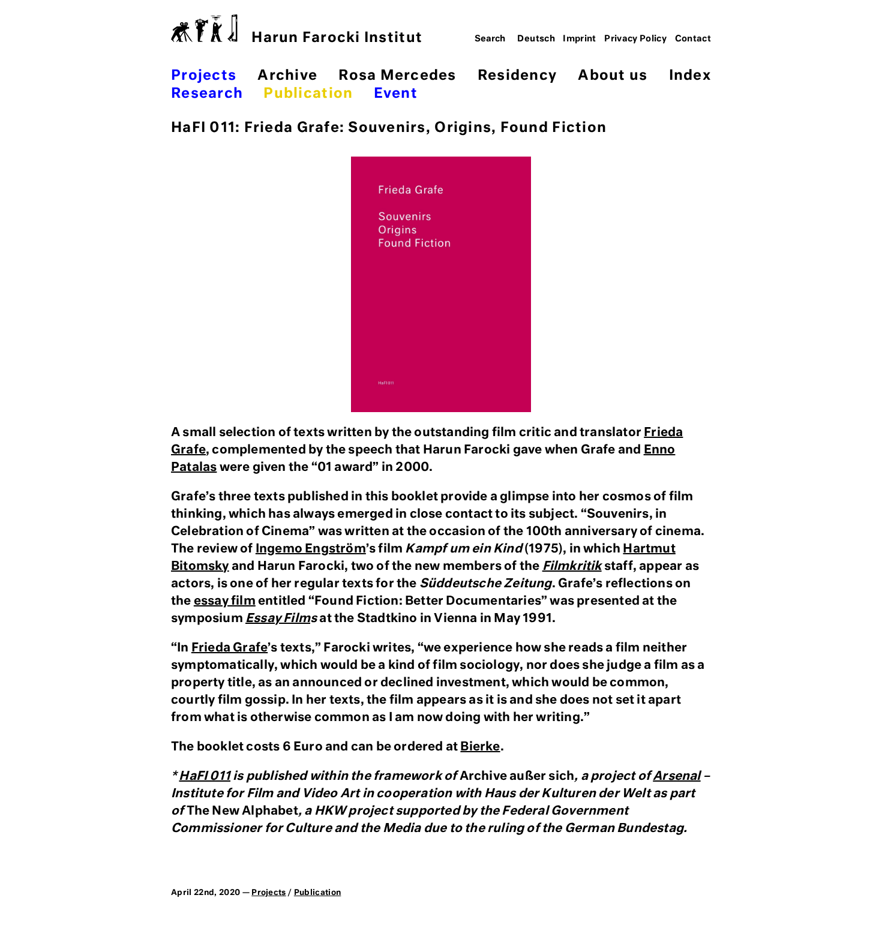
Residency (517, 76)
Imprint (579, 39)
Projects (203, 76)
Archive (287, 76)
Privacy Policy (635, 39)
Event (396, 94)
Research (207, 94)
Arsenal (676, 776)
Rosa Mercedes (397, 76)
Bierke (480, 747)
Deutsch (536, 39)
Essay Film (277, 618)
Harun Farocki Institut (336, 38)
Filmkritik (572, 566)
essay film (225, 601)
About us (612, 76)
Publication (308, 94)
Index (690, 76)
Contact (693, 39)
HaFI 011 (204, 776)
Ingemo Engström (311, 549)
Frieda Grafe (229, 648)
